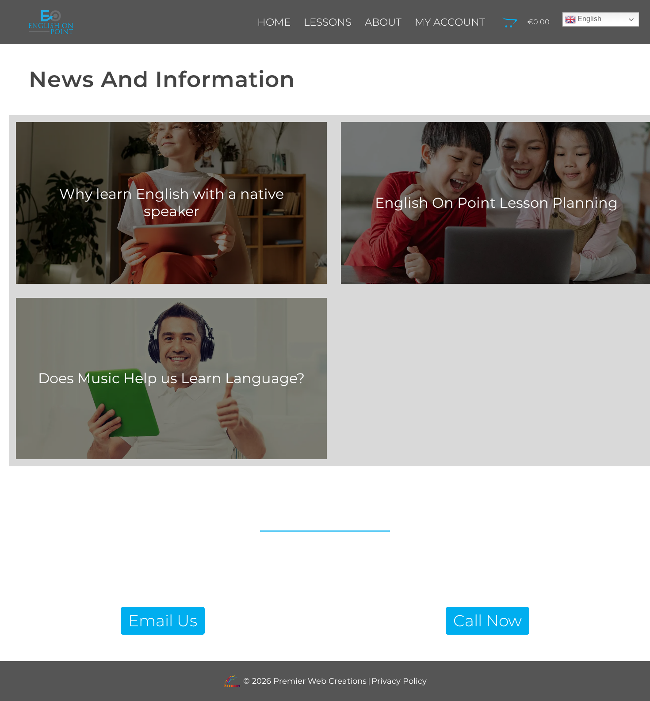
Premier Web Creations (319, 681)
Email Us (162, 620)
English (588, 19)
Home (274, 22)
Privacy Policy (399, 681)
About (383, 22)
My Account (450, 22)
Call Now (487, 620)
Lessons (328, 22)
